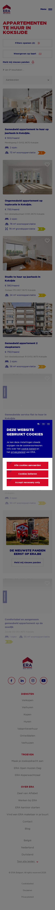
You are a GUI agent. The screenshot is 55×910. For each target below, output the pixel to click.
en (48, 424)
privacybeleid (18, 452)
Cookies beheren (27, 474)
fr (43, 424)
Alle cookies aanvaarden (27, 465)
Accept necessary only (27, 483)
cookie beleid (28, 449)
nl (38, 424)
